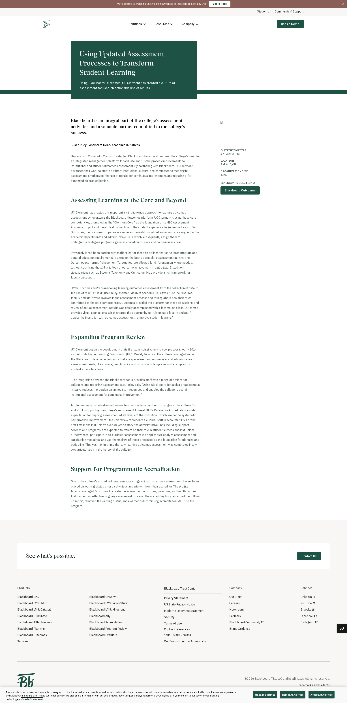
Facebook (307, 616)
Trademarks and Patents (313, 685)
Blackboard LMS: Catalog (34, 609)
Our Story (235, 597)
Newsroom (236, 609)
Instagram (307, 622)
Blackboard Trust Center (180, 588)
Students (263, 11)
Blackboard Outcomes (240, 190)
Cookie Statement (32, 699)
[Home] (46, 24)
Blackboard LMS (28, 597)
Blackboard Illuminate (32, 616)
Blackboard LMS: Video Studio (108, 603)
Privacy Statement (176, 598)
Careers (234, 603)
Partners (235, 616)
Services (22, 641)
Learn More (220, 3)
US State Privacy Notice (179, 604)
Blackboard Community (244, 622)
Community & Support (289, 11)
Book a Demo (290, 24)
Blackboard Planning (31, 628)
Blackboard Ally (99, 616)
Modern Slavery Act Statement (184, 611)
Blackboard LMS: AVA (103, 597)
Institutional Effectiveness (34, 622)
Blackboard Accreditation (106, 622)
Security (169, 617)
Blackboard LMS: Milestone (107, 609)
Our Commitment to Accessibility (185, 641)
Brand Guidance (239, 628)
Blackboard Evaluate (103, 635)
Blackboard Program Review (108, 628)
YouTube (306, 603)
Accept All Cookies (321, 694)
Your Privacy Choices (177, 635)
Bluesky (306, 609)
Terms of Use (173, 623)
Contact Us (309, 556)
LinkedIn (306, 597)
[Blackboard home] (26, 682)
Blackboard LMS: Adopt (32, 603)
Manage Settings (265, 694)
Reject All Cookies (292, 694)
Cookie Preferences (177, 629)
